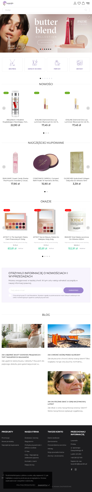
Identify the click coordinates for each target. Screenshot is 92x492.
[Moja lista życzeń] (79, 3)
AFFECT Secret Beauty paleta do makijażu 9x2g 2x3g (46, 238)
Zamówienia (52, 441)
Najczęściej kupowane (46, 142)
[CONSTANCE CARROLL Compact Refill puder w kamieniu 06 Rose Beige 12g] (57, 154)
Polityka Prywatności (25, 485)
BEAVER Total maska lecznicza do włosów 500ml (77, 238)
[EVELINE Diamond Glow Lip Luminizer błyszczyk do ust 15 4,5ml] (57, 96)
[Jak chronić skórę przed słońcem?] (69, 336)
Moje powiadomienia (56, 452)
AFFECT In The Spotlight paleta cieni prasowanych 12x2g (15, 238)
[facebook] (71, 469)
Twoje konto (55, 432)
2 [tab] (42, 78)
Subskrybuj (73, 290)
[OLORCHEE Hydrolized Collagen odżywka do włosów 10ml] (88, 154)
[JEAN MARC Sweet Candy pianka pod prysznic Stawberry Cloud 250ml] (27, 154)
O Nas (27, 451)
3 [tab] (44, 78)
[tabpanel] (12, 65)
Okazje (46, 201)
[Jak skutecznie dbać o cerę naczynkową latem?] (69, 383)
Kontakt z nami (31, 461)
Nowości (46, 84)
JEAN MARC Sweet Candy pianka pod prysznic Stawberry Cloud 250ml (15, 179)
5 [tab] (49, 78)
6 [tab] (51, 78)
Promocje (5, 438)
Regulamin (29, 441)
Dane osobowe (53, 438)
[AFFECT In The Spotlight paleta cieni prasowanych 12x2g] (27, 213)
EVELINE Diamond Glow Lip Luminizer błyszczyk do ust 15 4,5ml (46, 121)
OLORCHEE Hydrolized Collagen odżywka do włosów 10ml (76, 179)
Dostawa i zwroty (31, 438)
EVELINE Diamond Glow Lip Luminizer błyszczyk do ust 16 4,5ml (77, 121)
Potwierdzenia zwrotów (57, 445)
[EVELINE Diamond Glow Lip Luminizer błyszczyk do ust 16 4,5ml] (88, 96)
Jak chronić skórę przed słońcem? (64, 355)
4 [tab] (47, 78)
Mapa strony (29, 465)
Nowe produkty (8, 441)
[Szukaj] (86, 10)
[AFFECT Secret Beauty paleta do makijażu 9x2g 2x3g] (57, 213)
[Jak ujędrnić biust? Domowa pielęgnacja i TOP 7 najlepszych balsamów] (23, 336)
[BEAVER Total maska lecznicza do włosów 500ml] (88, 213)
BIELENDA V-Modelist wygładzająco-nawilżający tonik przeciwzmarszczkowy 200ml (15, 121)
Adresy (50, 449)
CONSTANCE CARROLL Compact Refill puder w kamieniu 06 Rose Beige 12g (46, 179)
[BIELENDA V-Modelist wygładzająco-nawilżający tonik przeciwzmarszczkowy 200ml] (27, 96)
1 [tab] (40, 78)
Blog (46, 314)
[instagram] (76, 469)
